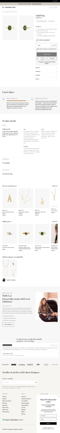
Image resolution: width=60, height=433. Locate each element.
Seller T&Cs (5, 409)
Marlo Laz (15, 11)
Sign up (48, 423)
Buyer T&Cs (5, 407)
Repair (23, 411)
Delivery (4, 398)
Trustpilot (21, 355)
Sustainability (24, 405)
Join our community (36, 3)
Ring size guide (25, 403)
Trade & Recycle (43, 58)
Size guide (54, 45)
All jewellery (8, 11)
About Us (23, 396)
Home (3, 11)
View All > (55, 186)
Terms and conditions (47, 427)
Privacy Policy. (31, 386)
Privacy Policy (5, 411)
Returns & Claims (6, 401)
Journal (23, 407)
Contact (4, 396)
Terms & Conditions (21, 386)
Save (53, 58)
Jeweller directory (26, 398)
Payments (4, 405)
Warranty (4, 403)
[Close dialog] (58, 396)
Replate (23, 409)
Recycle (23, 414)
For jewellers (55, 1)
